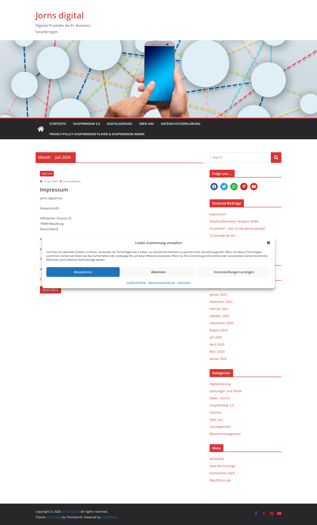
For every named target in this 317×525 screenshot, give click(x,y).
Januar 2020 (218, 359)
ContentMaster (72, 181)
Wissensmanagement (225, 434)
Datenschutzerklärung (161, 282)
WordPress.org (220, 480)
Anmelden (217, 459)
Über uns (146, 124)
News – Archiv (220, 398)
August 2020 (219, 330)
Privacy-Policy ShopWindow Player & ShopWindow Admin (96, 134)
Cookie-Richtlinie (136, 282)
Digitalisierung (119, 124)
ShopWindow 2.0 (86, 124)
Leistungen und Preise (226, 391)
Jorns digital (60, 15)
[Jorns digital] (41, 129)
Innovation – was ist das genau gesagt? (238, 228)
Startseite (57, 124)
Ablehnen (158, 272)
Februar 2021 (219, 309)
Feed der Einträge (222, 466)
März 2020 (217, 351)
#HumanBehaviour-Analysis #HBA (234, 221)
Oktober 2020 (219, 316)
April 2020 (217, 344)
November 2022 (221, 302)
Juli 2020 (216, 337)
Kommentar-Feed (222, 473)
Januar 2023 (218, 294)
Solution (215, 412)
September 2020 (221, 323)
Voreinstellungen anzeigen (234, 272)
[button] (268, 243)
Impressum (184, 282)
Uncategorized (220, 427)
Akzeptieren (83, 272)
